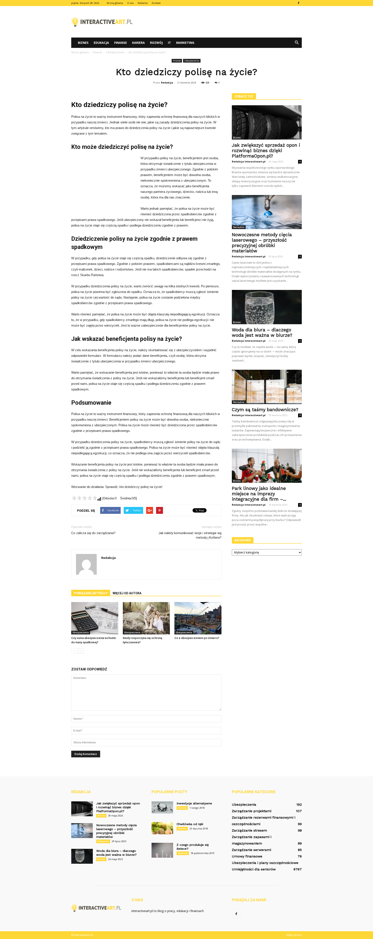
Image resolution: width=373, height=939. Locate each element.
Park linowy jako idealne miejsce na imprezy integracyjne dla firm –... (259, 494)
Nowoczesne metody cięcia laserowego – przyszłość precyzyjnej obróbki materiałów (262, 242)
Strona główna (115, 3)
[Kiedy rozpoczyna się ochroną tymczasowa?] (146, 618)
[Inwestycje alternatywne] (162, 807)
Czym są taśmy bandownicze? (265, 409)
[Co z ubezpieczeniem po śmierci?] (197, 618)
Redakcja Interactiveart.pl (249, 161)
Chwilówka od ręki (190, 824)
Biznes (83, 43)
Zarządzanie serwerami (251, 850)
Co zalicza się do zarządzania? (93, 533)
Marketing (185, 43)
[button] (296, 43)
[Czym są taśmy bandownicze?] (267, 387)
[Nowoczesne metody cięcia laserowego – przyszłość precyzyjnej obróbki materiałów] (267, 212)
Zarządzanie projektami (251, 811)
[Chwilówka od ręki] (162, 828)
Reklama (143, 3)
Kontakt (156, 3)
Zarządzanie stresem (249, 830)
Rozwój (156, 43)
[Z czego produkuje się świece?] (162, 850)
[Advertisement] (223, 21)
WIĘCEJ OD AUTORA (127, 593)
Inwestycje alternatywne (194, 803)
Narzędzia (238, 227)
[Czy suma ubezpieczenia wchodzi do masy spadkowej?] (94, 618)
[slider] (84, 497)
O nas (130, 3)
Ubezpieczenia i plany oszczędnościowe (265, 863)
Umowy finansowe (247, 856)
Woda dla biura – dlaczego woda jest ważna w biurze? (262, 332)
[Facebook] (298, 3)
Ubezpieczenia (191, 60)
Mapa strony (294, 935)
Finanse (120, 43)
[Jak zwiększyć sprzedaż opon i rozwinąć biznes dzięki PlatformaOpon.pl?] (267, 122)
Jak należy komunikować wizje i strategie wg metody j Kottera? (189, 535)
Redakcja (167, 82)
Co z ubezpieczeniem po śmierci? (196, 638)
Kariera (138, 43)
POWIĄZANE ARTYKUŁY (90, 593)
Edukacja (101, 43)
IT (169, 43)
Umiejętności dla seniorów (254, 869)
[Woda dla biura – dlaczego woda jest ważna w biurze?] (267, 307)
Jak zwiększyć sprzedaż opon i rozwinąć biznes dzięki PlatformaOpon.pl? (266, 150)
